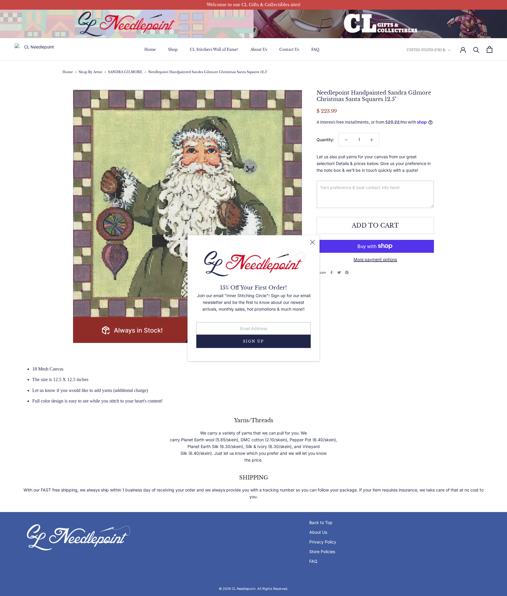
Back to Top (320, 522)
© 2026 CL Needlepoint (237, 589)
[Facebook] (331, 272)
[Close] (312, 242)
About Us (259, 50)
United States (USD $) (426, 50)
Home (150, 50)
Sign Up (253, 341)
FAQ (315, 50)
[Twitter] (339, 272)
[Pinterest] (347, 272)
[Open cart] (489, 49)
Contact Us (289, 50)
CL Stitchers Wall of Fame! (214, 50)
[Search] (476, 49)
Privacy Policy (322, 541)
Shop (173, 50)
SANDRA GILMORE (125, 72)
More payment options (375, 259)
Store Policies (322, 551)
